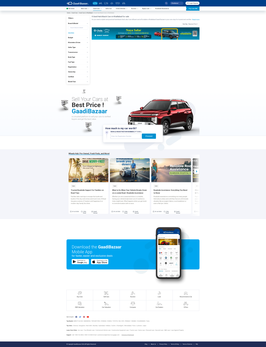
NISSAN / (134, 321)
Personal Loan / (150, 330)
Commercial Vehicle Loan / (104, 330)
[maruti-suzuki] (146, 33)
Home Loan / (142, 330)
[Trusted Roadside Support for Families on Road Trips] (88, 170)
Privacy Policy (163, 344)
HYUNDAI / (104, 321)
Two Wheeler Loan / (90, 330)
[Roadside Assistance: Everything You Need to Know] (171, 170)
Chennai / (76, 325)
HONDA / (110, 321)
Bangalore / (82, 325)
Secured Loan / (159, 330)
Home (68, 13)
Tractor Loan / (134, 330)
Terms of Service (187, 344)
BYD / (123, 321)
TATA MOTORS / (96, 321)
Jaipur (144, 325)
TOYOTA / (116, 321)
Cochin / (114, 325)
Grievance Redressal (128, 335)
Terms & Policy (175, 344)
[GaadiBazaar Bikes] (100, 3)
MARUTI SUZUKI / (79, 321)
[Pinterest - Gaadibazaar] (85, 317)
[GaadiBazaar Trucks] (106, 3)
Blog (146, 344)
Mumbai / (96, 325)
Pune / (134, 325)
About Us (153, 344)
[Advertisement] (145, 55)
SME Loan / (167, 330)
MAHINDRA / (87, 321)
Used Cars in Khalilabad (86, 13)
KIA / (120, 321)
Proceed (148, 136)
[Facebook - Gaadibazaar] (77, 317)
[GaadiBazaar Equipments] (111, 3)
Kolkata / (108, 325)
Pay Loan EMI (193, 8)
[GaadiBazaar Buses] (117, 3)
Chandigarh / (120, 325)
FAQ (197, 344)
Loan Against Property (177, 330)
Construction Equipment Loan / (121, 330)
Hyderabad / (102, 325)
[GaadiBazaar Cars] (95, 3)
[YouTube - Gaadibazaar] (89, 317)
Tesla (147, 321)
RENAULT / (128, 321)
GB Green (71, 8)
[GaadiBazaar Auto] (124, 3)
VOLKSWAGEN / (141, 321)
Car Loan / (81, 330)
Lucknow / (140, 325)
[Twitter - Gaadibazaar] (81, 317)
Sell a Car (109, 8)
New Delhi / (89, 325)
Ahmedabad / (128, 325)
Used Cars (75, 13)
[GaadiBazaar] (77, 3)
